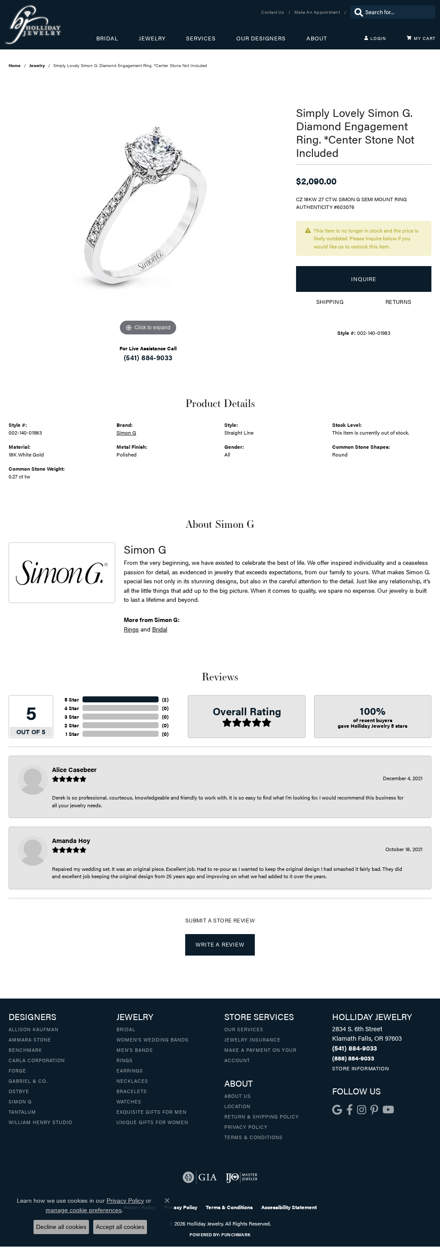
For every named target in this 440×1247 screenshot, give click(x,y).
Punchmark (236, 1235)
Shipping (329, 302)
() (165, 699)
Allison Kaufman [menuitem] (33, 1029)
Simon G (126, 432)
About (316, 38)
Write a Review (220, 944)
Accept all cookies (120, 1226)
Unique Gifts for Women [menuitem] (152, 1121)
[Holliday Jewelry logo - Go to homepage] (50, 24)
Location (237, 1106)
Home (15, 65)
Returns (398, 302)
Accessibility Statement (289, 1207)
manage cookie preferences (84, 1210)
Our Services (243, 1029)
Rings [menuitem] (124, 1060)
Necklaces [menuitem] (132, 1080)
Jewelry (152, 38)
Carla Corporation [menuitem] (37, 1060)
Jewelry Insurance (252, 1039)
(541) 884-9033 (148, 357)
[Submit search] (356, 12)
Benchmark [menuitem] (25, 1049)
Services (201, 38)
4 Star (71, 708)
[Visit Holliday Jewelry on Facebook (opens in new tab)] (349, 1110)
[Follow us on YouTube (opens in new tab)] (388, 1110)
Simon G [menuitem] (20, 1101)
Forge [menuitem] (17, 1070)
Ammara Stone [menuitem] (30, 1039)
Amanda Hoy (71, 840)
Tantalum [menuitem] (22, 1111)
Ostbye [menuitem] (19, 1091)
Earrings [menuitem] (129, 1070)
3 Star (71, 716)
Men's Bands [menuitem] (134, 1049)
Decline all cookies (61, 1226)
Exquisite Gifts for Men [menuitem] (151, 1111)
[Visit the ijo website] (242, 1177)
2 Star (71, 725)
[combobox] (398, 12)
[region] (148, 209)
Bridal (107, 38)
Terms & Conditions (253, 1137)
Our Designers (261, 38)
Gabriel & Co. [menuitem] (28, 1080)
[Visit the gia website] (200, 1177)
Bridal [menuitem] (125, 1029)
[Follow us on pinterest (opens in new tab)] (374, 1110)
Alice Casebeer (74, 769)
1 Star (72, 734)
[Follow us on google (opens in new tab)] (337, 1110)
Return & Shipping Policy (261, 1116)
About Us (237, 1095)
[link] (273, 12)
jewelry (37, 65)
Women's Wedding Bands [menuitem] (152, 1039)
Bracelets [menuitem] (131, 1091)
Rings (131, 629)
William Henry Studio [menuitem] (40, 1121)
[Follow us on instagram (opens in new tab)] (361, 1110)
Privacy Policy (246, 1126)
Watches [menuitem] (128, 1101)
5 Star (71, 699)
